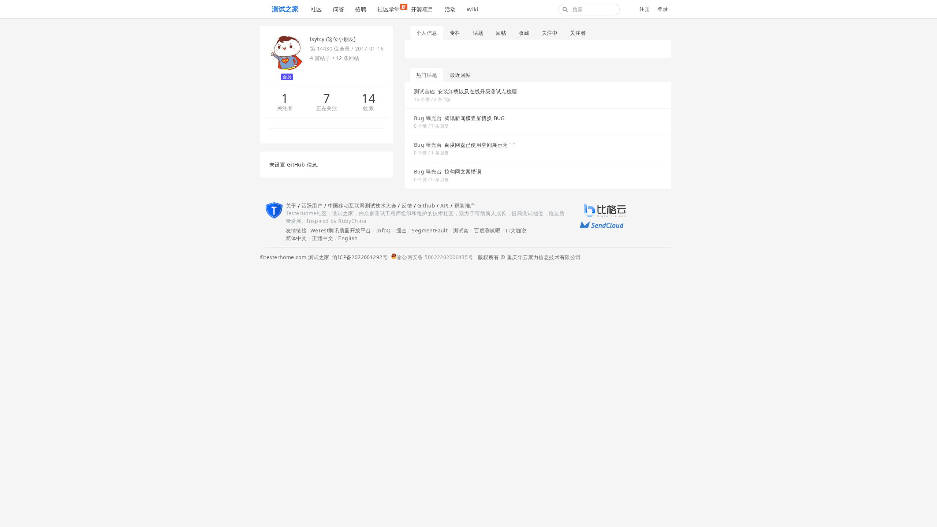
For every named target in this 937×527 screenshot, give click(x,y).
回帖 (501, 32)
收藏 (368, 108)
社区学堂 (391, 8)
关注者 (285, 108)
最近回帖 (460, 74)
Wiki (472, 9)
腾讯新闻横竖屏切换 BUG (474, 118)
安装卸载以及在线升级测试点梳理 (477, 91)
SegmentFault (430, 230)
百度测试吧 (487, 230)
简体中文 (296, 238)
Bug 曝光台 (428, 118)
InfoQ (383, 230)
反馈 (407, 205)
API (444, 205)
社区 (316, 9)
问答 (338, 9)
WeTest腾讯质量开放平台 (340, 230)
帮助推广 (464, 205)
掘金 (401, 230)
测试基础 (424, 91)
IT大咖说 (515, 230)
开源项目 (422, 9)
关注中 (549, 32)
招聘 (360, 9)
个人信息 (426, 32)
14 (368, 98)
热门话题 (426, 74)
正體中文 (322, 238)
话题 (478, 32)
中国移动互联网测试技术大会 (362, 205)
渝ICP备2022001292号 (358, 257)
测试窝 (461, 230)
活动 (450, 9)
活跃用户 (312, 205)
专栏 (455, 32)
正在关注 (326, 108)
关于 (291, 205)
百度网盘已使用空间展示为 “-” (479, 144)
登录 (662, 8)
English (348, 238)
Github (426, 205)
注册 (644, 8)
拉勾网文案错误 (462, 171)
